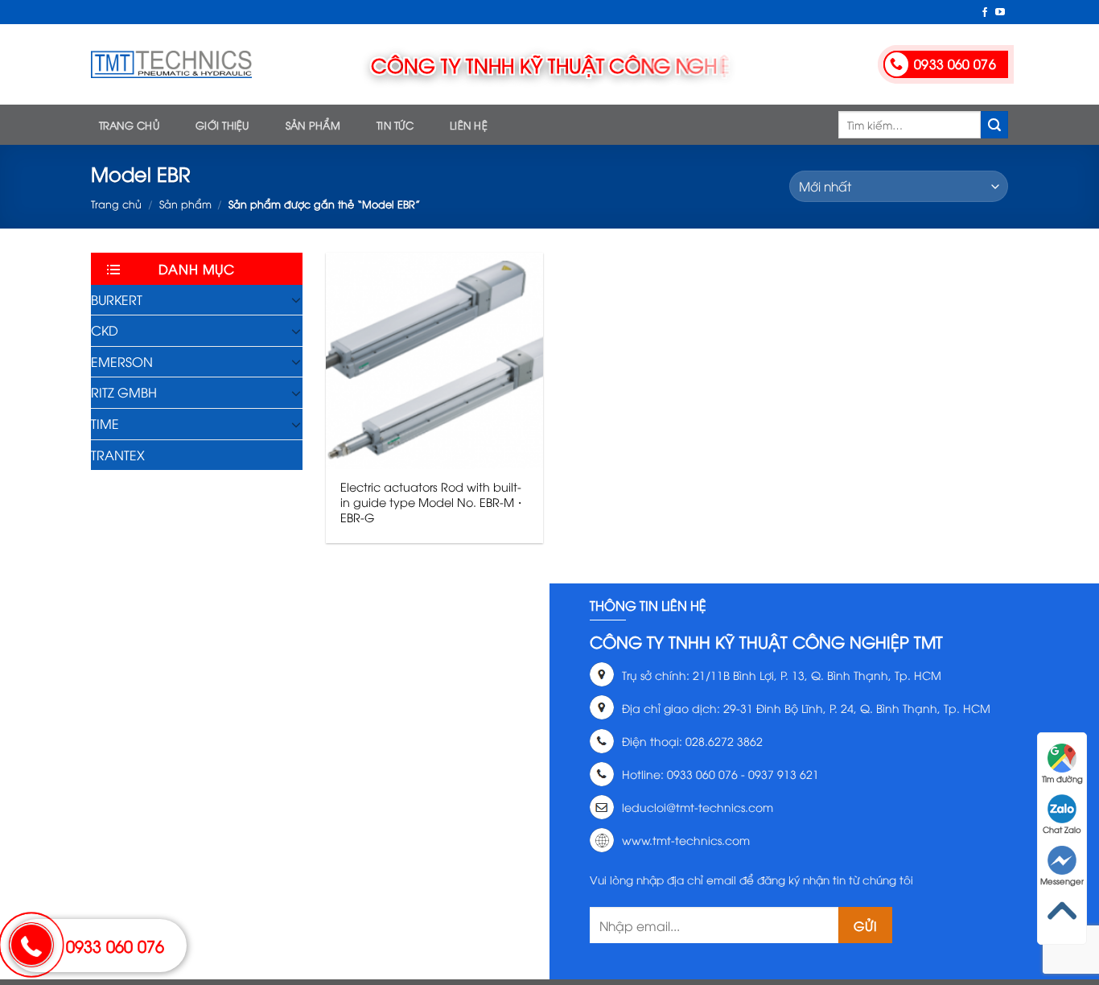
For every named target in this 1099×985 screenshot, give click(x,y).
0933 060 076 (115, 945)
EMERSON (122, 361)
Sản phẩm (313, 124)
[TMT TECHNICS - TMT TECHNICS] (171, 64)
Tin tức (395, 124)
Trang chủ (129, 124)
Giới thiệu (222, 124)
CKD (104, 330)
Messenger (1062, 881)
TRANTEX (118, 455)
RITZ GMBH (124, 392)
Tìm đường (1062, 778)
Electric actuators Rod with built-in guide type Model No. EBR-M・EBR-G (432, 502)
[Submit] (994, 124)
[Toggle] (296, 299)
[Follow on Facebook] (985, 13)
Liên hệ (469, 124)
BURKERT (116, 299)
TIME (105, 423)
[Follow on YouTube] (1000, 13)
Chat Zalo (1062, 829)
